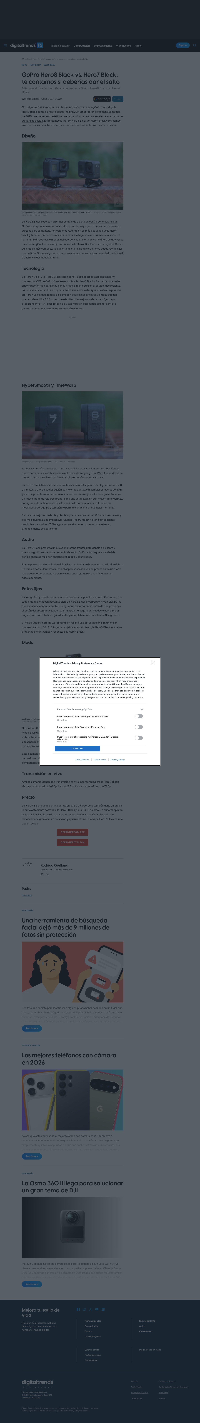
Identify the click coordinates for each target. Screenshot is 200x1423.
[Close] (154, 664)
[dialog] (100, 712)
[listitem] (100, 709)
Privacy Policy (118, 759)
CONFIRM (77, 748)
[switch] (139, 716)
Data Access (100, 759)
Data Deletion (82, 759)
